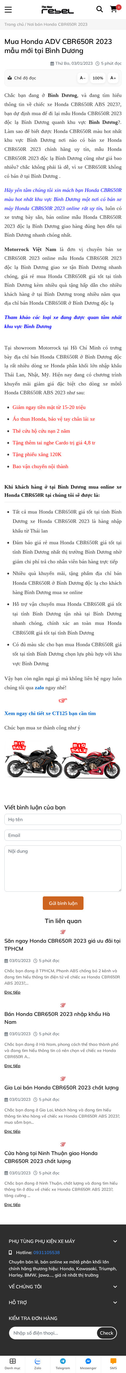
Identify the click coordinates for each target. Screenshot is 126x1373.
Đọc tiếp (12, 992)
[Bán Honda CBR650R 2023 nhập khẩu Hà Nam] (63, 1005)
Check (106, 1333)
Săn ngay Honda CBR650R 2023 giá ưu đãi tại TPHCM (62, 944)
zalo (39, 687)
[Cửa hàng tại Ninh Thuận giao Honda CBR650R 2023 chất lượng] (63, 1144)
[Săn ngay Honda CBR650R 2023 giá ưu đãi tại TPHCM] (63, 931)
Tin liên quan (63, 921)
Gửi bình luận (63, 903)
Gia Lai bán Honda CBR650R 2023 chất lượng (61, 1087)
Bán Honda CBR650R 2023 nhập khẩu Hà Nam (57, 1018)
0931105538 (46, 1252)
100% (98, 78)
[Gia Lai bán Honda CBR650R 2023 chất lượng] (63, 1078)
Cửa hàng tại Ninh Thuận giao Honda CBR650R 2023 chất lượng (51, 1157)
